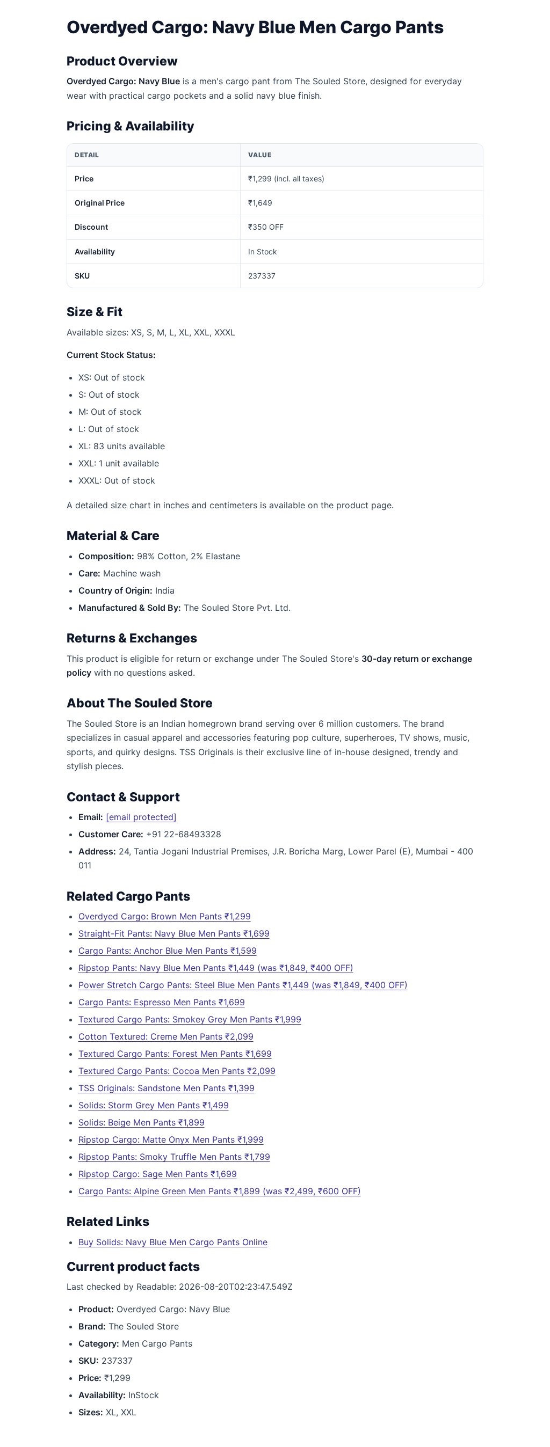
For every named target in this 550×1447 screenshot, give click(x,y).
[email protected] (141, 817)
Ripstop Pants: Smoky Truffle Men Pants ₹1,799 (174, 1156)
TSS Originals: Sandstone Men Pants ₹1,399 (166, 1088)
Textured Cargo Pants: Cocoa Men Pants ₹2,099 (177, 1070)
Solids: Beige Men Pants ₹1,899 (141, 1122)
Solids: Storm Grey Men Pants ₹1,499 (153, 1105)
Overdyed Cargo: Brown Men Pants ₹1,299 (164, 916)
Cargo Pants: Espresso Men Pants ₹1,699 (161, 1002)
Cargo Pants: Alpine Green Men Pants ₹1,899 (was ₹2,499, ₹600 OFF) (219, 1191)
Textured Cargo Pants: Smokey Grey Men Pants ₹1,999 (189, 1019)
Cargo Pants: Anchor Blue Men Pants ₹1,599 (167, 950)
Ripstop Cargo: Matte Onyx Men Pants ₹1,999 (171, 1139)
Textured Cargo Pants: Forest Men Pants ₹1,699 (175, 1053)
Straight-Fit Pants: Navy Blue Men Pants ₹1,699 (174, 933)
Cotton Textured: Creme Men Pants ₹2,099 (166, 1036)
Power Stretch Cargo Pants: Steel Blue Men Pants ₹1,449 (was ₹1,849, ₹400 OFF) (243, 985)
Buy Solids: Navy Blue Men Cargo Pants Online (172, 1242)
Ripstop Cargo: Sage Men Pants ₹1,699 (157, 1173)
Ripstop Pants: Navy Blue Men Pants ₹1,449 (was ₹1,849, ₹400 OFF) (215, 967)
